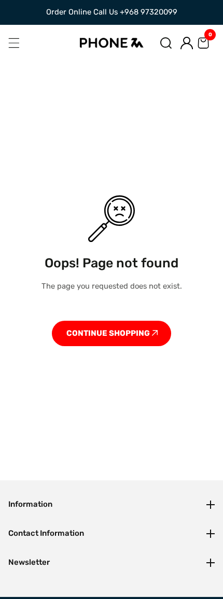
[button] (166, 43)
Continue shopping (108, 333)
